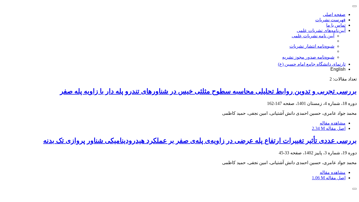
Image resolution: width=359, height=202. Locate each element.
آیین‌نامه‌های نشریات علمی (321, 30)
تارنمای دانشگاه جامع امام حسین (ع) (312, 64)
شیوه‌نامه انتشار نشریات (311, 46)
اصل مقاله (329, 128)
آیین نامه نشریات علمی (313, 35)
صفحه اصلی (334, 14)
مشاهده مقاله (333, 123)
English (338, 69)
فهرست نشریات (330, 19)
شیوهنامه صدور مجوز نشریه (308, 57)
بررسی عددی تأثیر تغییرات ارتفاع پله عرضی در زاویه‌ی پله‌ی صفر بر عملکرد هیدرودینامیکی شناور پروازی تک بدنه (200, 140)
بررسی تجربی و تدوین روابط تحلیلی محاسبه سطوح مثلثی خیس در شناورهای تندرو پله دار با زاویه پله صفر (208, 91)
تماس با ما (336, 25)
